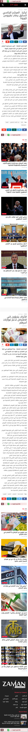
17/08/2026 (24, 194)
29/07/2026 (24, 302)
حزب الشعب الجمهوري (14, 122)
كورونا (7, 122)
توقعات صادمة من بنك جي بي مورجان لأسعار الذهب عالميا (15, 560)
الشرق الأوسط (23, 707)
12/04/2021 (24, 22)
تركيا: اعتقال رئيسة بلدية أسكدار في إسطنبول (15, 298)
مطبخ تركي (6, 699)
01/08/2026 (24, 248)
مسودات (7, 696)
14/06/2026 (24, 563)
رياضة (16, 702)
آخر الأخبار (24, 696)
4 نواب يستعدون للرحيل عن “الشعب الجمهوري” (16, 244)
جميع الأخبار (20, 10)
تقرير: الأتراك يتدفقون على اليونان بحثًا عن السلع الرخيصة (14, 667)
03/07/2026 (24, 536)
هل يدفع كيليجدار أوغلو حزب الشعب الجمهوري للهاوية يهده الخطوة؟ (16, 191)
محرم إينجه (23, 125)
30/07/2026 (24, 275)
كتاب (17, 707)
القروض (4, 494)
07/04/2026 (24, 590)
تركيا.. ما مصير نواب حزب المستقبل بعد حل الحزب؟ (15, 271)
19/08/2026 (24, 167)
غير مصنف (15, 705)
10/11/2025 (24, 671)
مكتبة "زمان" (5, 702)
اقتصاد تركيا (20, 494)
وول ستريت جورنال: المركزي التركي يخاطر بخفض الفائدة (14, 640)
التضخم (9, 494)
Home (25, 10)
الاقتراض (14, 494)
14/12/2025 (24, 644)
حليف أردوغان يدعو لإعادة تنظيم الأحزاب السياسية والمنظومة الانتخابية (15, 164)
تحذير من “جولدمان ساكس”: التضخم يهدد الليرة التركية (14, 614)
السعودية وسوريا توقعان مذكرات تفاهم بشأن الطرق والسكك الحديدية (10, 722)
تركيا (22, 122)
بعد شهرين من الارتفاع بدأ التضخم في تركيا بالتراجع (15, 533)
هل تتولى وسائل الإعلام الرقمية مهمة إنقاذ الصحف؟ (11, 716)
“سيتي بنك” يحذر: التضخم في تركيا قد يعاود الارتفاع (15, 587)
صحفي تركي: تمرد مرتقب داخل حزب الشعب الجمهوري (16, 218)
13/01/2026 (24, 617)
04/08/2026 (24, 221)
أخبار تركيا (4, 160)
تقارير (16, 696)
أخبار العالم (24, 699)
